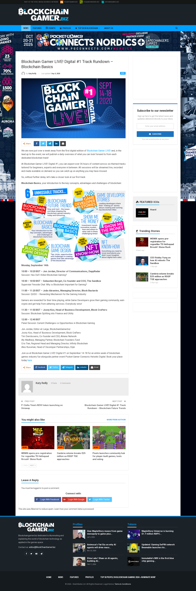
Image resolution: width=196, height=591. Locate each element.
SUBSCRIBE (156, 134)
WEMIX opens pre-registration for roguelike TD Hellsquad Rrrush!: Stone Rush (162, 242)
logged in (37, 488)
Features (37, 28)
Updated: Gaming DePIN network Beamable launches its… (158, 546)
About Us (108, 28)
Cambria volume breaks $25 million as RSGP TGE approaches (162, 276)
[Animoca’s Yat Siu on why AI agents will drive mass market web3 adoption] (79, 547)
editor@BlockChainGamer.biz (42, 547)
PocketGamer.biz (71, 2)
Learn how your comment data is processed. (74, 509)
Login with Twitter (102, 499)
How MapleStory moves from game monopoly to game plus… (105, 532)
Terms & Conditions (123, 584)
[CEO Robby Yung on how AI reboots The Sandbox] (142, 261)
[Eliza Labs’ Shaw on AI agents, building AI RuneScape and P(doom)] (79, 561)
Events (52, 28)
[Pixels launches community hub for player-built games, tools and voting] (109, 437)
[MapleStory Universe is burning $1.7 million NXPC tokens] (133, 534)
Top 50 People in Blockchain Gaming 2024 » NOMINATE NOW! (128, 577)
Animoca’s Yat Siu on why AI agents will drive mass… (101, 546)
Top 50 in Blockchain (88, 28)
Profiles (67, 28)
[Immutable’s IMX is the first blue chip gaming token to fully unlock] (133, 561)
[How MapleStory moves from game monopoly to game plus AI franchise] (79, 534)
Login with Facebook (50, 499)
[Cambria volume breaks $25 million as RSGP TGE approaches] (73, 437)
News (25, 28)
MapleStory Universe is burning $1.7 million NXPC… (157, 532)
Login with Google (76, 499)
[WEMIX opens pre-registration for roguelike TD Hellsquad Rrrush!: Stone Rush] (37, 437)
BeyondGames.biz (112, 2)
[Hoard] (142, 213)
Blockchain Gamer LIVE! (99, 150)
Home (48, 577)
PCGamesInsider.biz (91, 2)
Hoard (153, 209)
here (30, 360)
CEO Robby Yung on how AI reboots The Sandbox (160, 260)
